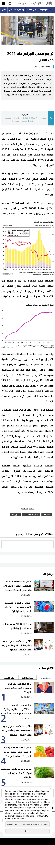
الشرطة (47, 515)
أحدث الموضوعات (46, 10)
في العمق (31, 10)
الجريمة (15, 515)
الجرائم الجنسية (31, 515)
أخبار (4, 10)
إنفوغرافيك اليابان (16, 10)
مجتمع (48, 67)
